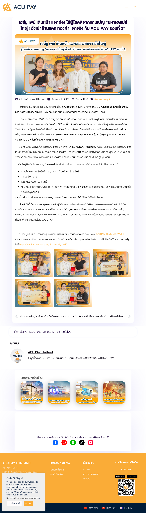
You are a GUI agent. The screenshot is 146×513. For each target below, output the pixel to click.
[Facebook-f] (55, 442)
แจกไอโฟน (66, 332)
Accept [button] (28, 503)
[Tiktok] (82, 442)
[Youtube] (90, 442)
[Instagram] (64, 442)
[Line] (73, 442)
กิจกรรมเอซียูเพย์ (102, 99)
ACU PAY (35, 332)
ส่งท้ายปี (46, 332)
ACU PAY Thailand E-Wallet (110, 234)
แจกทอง (56, 332)
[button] (126, 7)
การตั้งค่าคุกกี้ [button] (14, 503)
